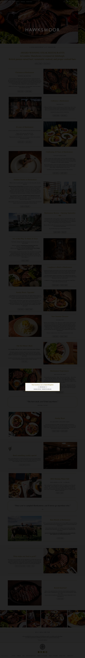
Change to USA (37, 389)
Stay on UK (42, 387)
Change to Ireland (46, 389)
